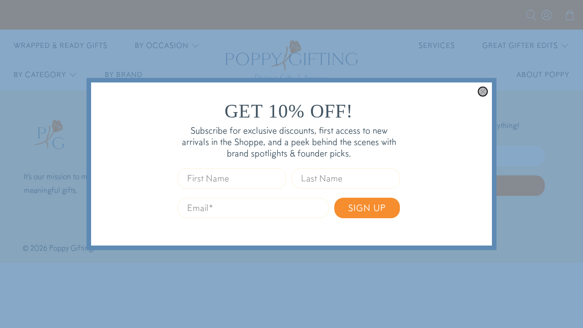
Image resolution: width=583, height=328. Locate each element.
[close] (482, 91)
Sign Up (367, 207)
